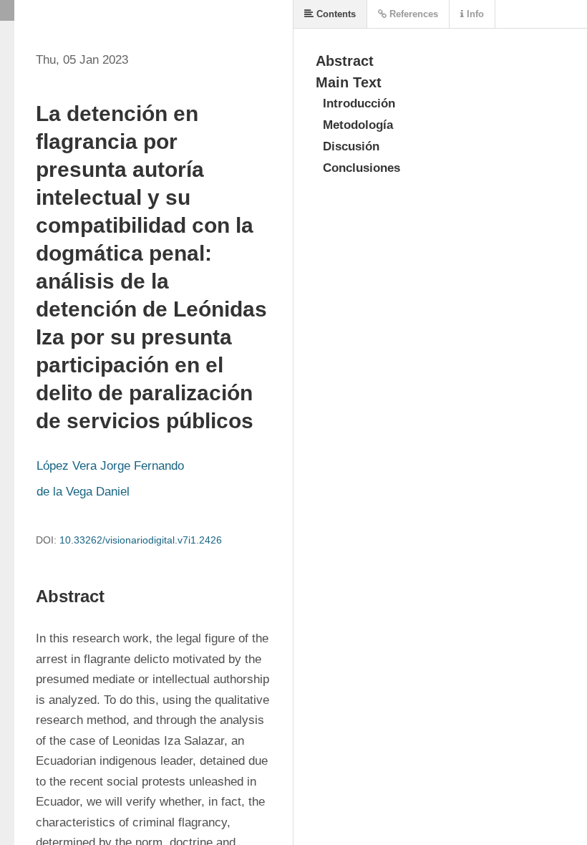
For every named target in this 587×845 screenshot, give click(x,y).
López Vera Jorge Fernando (110, 466)
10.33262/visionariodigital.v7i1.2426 (140, 540)
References (412, 14)
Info (474, 14)
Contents (335, 14)
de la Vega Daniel (83, 491)
